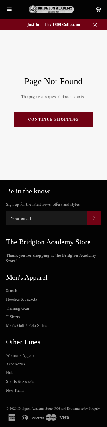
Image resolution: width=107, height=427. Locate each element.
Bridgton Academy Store (35, 408)
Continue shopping (53, 119)
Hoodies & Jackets (21, 299)
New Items (15, 390)
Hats (9, 372)
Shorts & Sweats (20, 381)
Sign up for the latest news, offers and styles (43, 204)
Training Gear (17, 308)
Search (11, 290)
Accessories (15, 364)
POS (57, 408)
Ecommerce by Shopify (83, 408)
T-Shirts (13, 317)
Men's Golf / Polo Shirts (26, 325)
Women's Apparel (21, 355)
